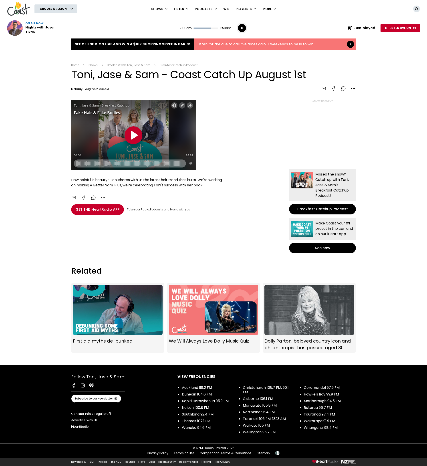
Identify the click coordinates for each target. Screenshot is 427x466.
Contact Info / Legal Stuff (91, 414)
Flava (141, 462)
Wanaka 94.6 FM (196, 427)
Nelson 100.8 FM (195, 407)
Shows (93, 65)
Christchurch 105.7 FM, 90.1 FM (266, 390)
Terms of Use (184, 453)
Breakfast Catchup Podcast (178, 65)
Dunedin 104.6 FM (197, 394)
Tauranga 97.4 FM (319, 414)
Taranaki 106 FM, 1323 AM (264, 418)
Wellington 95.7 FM (259, 432)
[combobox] (353, 88)
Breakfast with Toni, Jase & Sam (128, 65)
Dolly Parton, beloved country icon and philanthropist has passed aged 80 (309, 318)
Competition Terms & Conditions (225, 453)
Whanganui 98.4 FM (321, 427)
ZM (92, 462)
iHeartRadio (80, 426)
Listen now (35, 28)
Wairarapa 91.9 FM (319, 421)
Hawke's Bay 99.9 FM (321, 394)
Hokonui (206, 462)
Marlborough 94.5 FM (322, 400)
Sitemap (263, 453)
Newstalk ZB (78, 462)
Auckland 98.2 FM (197, 387)
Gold (152, 462)
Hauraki (130, 462)
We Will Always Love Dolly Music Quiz (213, 318)
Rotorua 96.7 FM (318, 407)
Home (75, 65)
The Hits (102, 462)
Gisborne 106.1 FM (258, 398)
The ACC (116, 462)
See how (322, 235)
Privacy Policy (157, 453)
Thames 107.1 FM (196, 421)
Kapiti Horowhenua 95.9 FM (205, 400)
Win (226, 9)
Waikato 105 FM (256, 425)
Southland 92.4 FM (198, 414)
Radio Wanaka (188, 462)
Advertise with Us (84, 420)
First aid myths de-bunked (117, 318)
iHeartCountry (167, 462)
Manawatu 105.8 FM (260, 405)
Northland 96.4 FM (259, 412)
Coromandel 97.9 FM (322, 387)
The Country (222, 462)
